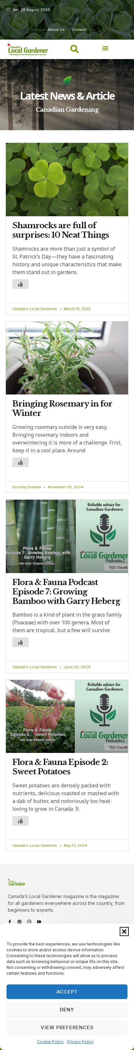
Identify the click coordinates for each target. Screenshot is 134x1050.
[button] (124, 931)
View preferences (67, 1027)
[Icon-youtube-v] (39, 922)
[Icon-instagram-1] (29, 922)
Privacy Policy (80, 1041)
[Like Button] (20, 284)
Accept (67, 992)
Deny (67, 1009)
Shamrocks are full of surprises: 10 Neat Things (60, 230)
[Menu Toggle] (105, 48)
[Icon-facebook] (10, 922)
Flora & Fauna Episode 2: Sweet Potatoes (60, 766)
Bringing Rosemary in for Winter (62, 408)
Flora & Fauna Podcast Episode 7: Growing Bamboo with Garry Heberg (66, 592)
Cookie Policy (50, 1041)
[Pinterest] (19, 922)
